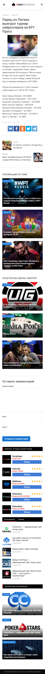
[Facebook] (16, 128)
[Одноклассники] (22, 128)
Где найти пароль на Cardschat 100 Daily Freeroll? (26, 539)
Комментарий (8, 386)
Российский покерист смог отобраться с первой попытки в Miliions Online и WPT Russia (22, 200)
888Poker (16, 481)
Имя (4, 416)
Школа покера (9, 642)
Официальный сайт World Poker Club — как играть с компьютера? (26, 573)
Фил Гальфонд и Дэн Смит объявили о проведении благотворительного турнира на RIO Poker (21, 263)
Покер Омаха (9, 334)
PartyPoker (17, 456)
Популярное (9, 519)
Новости (6, 181)
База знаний (8, 316)
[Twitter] (28, 128)
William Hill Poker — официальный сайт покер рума (26, 561)
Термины (7, 285)
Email (5, 427)
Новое (21, 519)
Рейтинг (6, 620)
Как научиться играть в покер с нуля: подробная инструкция (20, 655)
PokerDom (17, 494)
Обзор (27, 462)
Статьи (6, 343)
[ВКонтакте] (10, 128)
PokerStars (17, 506)
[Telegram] (34, 128)
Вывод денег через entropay (25, 549)
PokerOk (16, 469)
